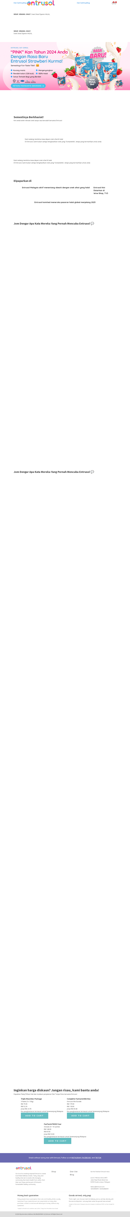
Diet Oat (17, 3)
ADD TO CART (34, 1115)
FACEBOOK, (86, 1158)
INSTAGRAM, (76, 1158)
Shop (21, 3)
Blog (25, 3)
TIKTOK (98, 1158)
